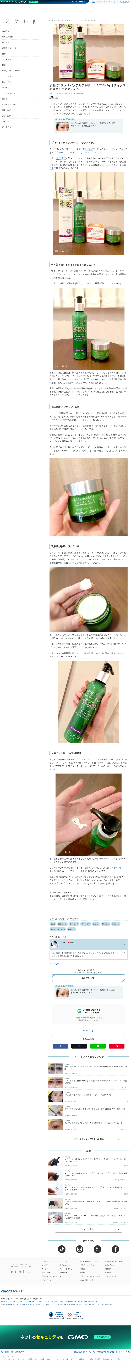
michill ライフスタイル (120, 1180)
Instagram (56, 963)
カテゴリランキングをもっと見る (88, 1139)
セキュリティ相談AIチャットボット (86, 1301)
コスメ (96, 924)
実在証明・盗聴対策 (7, 1304)
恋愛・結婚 (6, 110)
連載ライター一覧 (9, 48)
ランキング (6, 59)
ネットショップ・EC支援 (25, 1359)
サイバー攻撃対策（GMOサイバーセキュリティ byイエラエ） (35, 1304)
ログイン (5, 42)
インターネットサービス (8, 1359)
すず (126, 1115)
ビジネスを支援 (39, 1359)
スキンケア (88, 152)
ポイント (118, 867)
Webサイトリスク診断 (66, 1301)
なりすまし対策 (89, 1304)
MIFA (56, 98)
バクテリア (61, 158)
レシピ (4, 87)
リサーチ (73, 1359)
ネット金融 (89, 1359)
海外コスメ (88, 149)
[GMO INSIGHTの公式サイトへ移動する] (12, 1291)
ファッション (7, 76)
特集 (4, 65)
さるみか (125, 1087)
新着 (4, 54)
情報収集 (81, 1359)
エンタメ (5, 99)
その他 (117, 1359)
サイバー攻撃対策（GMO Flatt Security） (70, 1304)
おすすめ (116, 924)
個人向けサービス (108, 1359)
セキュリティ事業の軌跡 (104, 1304)
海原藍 (126, 1166)
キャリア (5, 121)
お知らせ (5, 31)
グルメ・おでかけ (9, 104)
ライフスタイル (8, 93)
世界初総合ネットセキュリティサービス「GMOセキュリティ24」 (22, 1301)
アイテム (97, 152)
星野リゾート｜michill (11, 70)
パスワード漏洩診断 (51, 1301)
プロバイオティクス (65, 152)
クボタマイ (124, 1130)
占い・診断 (6, 116)
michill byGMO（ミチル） (57, 20)
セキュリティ (50, 1359)
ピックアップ (7, 127)
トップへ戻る (87, 1030)
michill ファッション (121, 1208)
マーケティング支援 (62, 1359)
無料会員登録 (7, 37)
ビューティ (6, 82)
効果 (52, 168)
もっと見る (88, 1229)
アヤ (126, 1073)
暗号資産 (97, 1359)
